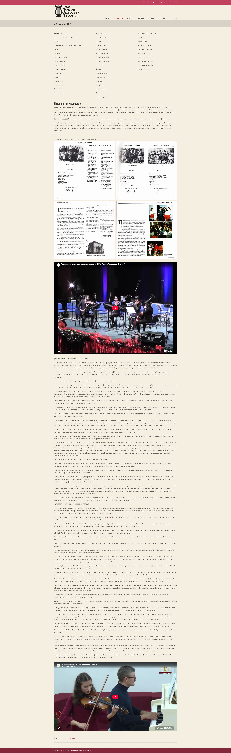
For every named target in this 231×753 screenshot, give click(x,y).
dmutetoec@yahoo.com (161, 2)
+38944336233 (148, 2)
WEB (73, 739)
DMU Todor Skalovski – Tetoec (67, 11)
